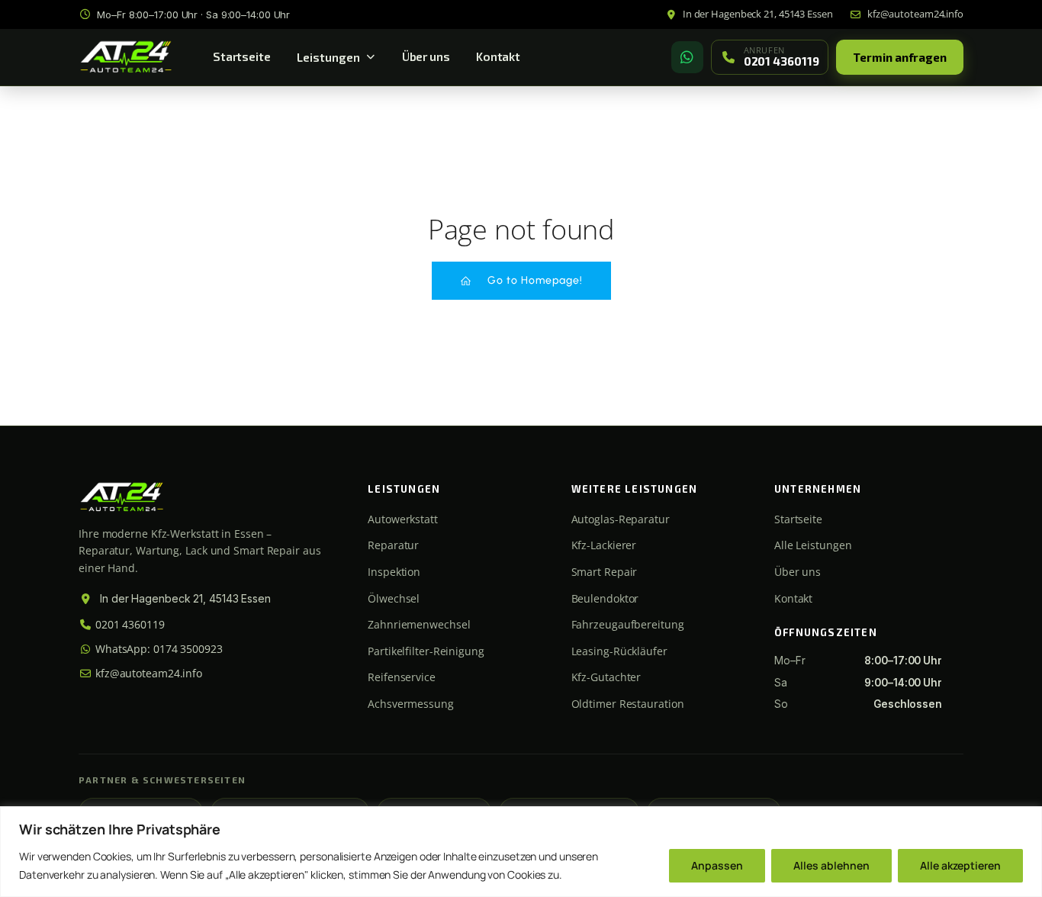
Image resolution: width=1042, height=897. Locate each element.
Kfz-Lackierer (604, 545)
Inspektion (394, 571)
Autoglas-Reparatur (620, 519)
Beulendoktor (605, 598)
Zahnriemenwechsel (419, 624)
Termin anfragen (900, 57)
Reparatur (393, 545)
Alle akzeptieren (960, 865)
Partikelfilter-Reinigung (426, 651)
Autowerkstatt (403, 519)
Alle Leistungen (813, 545)
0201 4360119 (128, 624)
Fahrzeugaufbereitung (627, 624)
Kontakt (498, 56)
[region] (521, 851)
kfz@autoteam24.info (147, 673)
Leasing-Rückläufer (619, 651)
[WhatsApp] (687, 57)
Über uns (426, 56)
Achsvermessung (411, 703)
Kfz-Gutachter (606, 677)
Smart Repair (604, 571)
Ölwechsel (394, 598)
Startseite (242, 56)
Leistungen (328, 57)
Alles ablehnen (831, 865)
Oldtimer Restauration (627, 703)
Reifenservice (402, 677)
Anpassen (717, 865)
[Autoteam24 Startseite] (126, 57)
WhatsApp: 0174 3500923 (157, 648)
